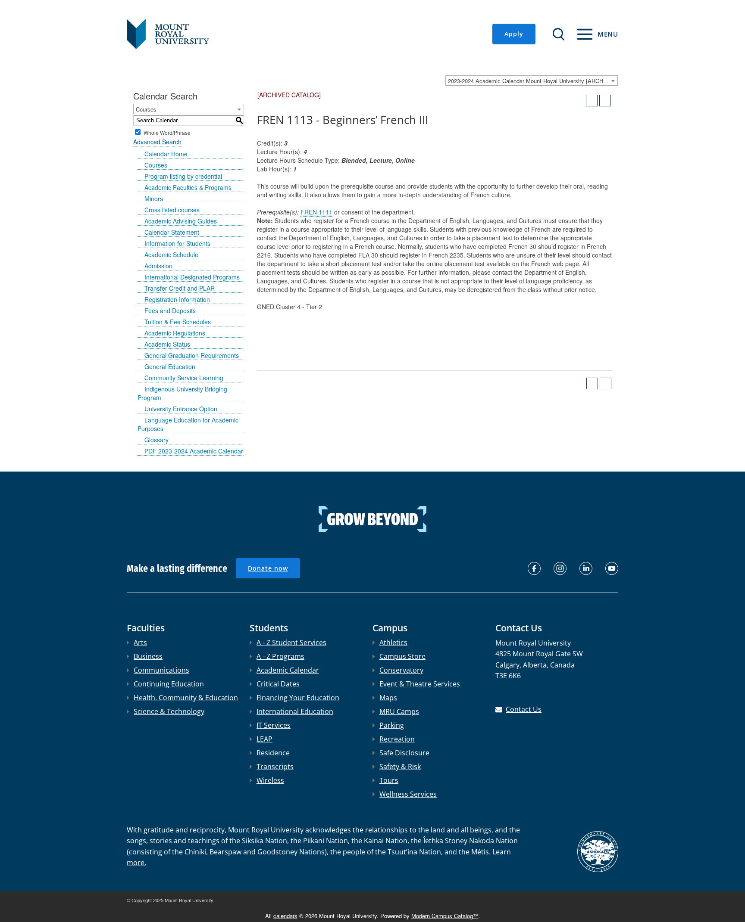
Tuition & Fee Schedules (177, 321)
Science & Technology (169, 711)
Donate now (268, 568)
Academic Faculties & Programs (188, 187)
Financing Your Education (298, 697)
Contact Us (524, 709)
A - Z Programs (280, 656)
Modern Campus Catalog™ (445, 916)
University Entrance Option (180, 408)
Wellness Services (408, 794)
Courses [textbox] (146, 109)
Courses (155, 165)
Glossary (156, 439)
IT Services (274, 725)
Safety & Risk (400, 766)
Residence (273, 752)
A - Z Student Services (291, 642)
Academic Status (167, 344)
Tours (388, 780)
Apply (513, 34)
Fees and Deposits (170, 310)
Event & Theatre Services (419, 684)
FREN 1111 (316, 212)
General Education (169, 366)
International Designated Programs (192, 277)
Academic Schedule (171, 254)
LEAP (264, 739)
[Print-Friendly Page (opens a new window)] (592, 100)
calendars (285, 916)
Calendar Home (166, 153)
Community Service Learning (183, 377)
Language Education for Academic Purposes (188, 424)
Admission (158, 265)
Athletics (393, 642)
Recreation (397, 739)
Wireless (270, 780)
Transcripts (275, 766)
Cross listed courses (172, 209)
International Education (295, 711)
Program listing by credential (183, 176)
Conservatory (401, 670)
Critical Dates (278, 684)
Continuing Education (169, 684)
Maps (388, 697)
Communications (161, 670)
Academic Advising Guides (180, 221)
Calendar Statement (171, 232)
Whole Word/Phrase (167, 132)
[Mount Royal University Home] (168, 33)
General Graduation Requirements (191, 355)
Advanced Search (157, 141)
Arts (140, 642)
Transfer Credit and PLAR (179, 288)
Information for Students (177, 243)
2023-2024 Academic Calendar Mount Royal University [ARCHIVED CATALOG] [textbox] (532, 81)
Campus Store (402, 656)
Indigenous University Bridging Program (182, 393)
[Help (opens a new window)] (605, 100)
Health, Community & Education (186, 697)
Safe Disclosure (404, 752)
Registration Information (177, 299)
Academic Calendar (288, 670)
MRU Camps (399, 711)
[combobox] (531, 80)
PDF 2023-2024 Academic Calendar (193, 451)
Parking (391, 725)
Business (148, 656)
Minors (153, 198)
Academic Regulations (174, 333)
